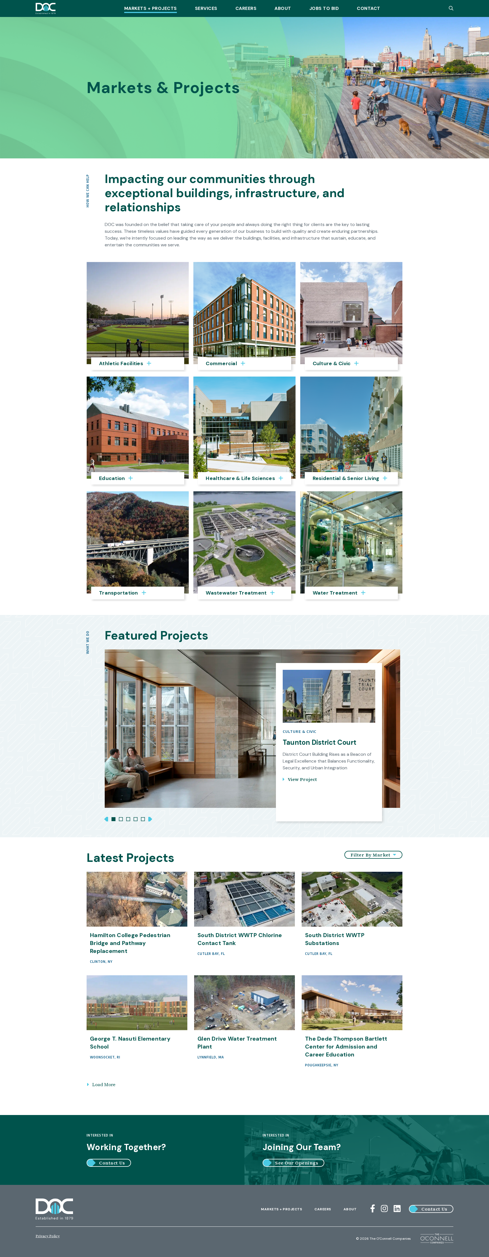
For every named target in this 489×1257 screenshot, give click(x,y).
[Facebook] (372, 1209)
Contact (368, 8)
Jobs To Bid (324, 8)
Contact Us (112, 1163)
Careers (246, 8)
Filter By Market (371, 855)
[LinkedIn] (397, 1209)
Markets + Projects (150, 8)
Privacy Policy (48, 1236)
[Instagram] (384, 1209)
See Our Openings (296, 1163)
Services (206, 8)
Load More (103, 1084)
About (282, 8)
